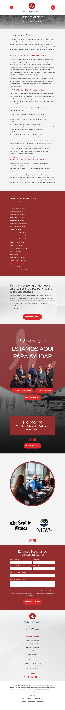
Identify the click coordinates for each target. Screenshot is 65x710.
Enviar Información (32, 602)
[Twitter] (25, 677)
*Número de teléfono (17, 566)
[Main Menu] (11, 7)
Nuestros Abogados (32, 640)
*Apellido (36, 559)
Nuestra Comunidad (32, 647)
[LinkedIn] (32, 677)
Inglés (32, 651)
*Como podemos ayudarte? (18, 579)
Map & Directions (32, 668)
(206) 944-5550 (32, 629)
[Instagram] (40, 677)
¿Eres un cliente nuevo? (18, 573)
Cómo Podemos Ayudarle (32, 644)
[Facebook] (29, 677)
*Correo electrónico (39, 566)
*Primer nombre (15, 559)
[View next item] (34, 439)
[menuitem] (32, 201)
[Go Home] (24, 21)
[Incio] (31, 8)
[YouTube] (36, 677)
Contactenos (32, 655)
